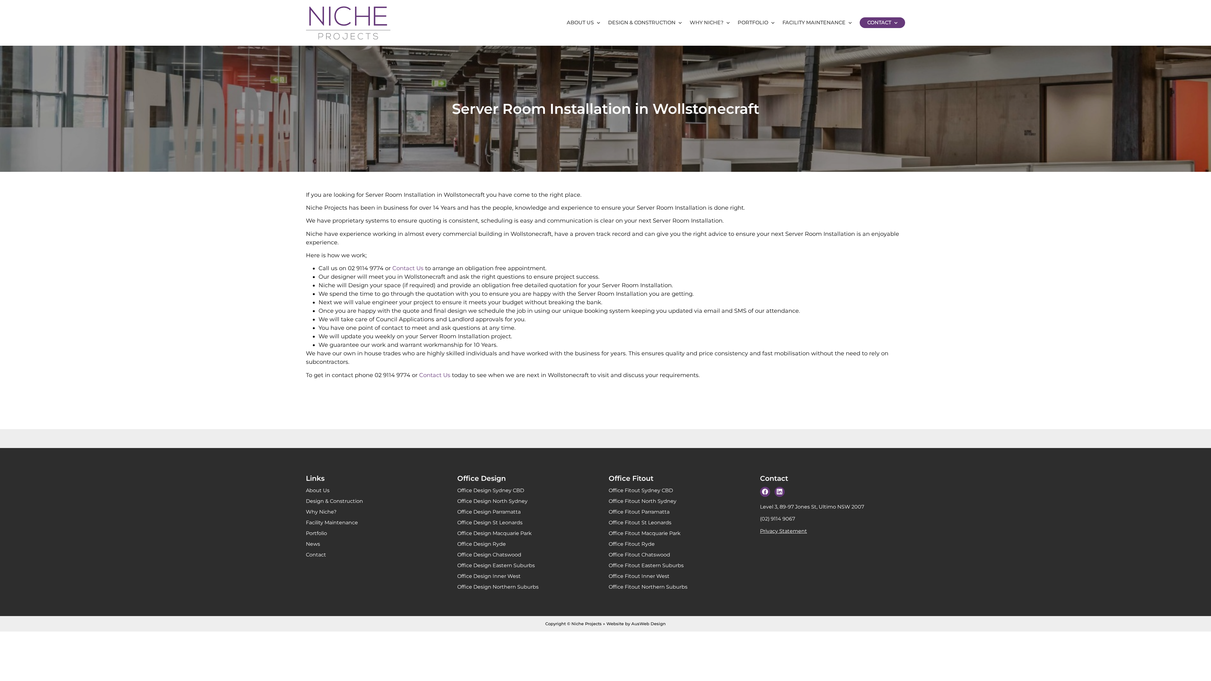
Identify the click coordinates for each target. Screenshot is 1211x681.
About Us (580, 23)
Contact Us (408, 268)
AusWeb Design (648, 623)
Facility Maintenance (813, 23)
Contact (879, 23)
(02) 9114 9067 (777, 519)
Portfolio (753, 23)
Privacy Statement (783, 531)
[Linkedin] (780, 492)
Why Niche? (706, 23)
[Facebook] (765, 492)
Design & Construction (642, 23)
